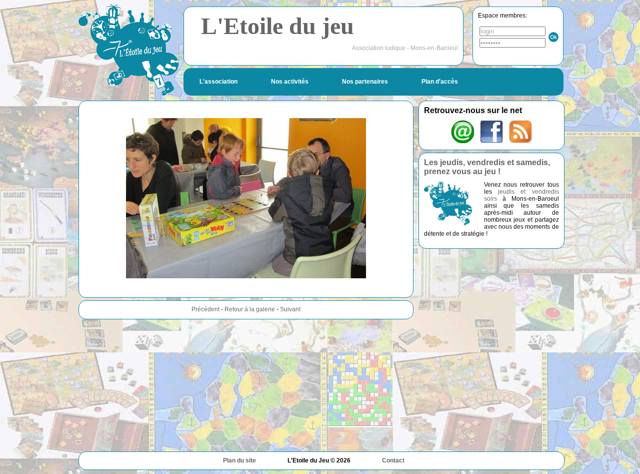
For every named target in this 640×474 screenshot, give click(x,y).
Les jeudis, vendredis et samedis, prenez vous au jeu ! (487, 167)
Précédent (206, 309)
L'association (219, 81)
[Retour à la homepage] (128, 50)
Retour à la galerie (249, 309)
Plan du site (239, 460)
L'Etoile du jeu (277, 26)
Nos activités (289, 81)
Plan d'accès (440, 81)
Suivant (290, 309)
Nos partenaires (365, 81)
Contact (393, 460)
